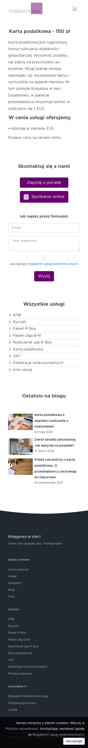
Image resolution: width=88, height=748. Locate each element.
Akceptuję (44, 264)
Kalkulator (15, 583)
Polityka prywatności (22, 703)
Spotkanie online (47, 197)
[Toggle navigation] (75, 9)
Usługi (12, 576)
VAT (11, 660)
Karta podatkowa (20, 653)
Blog (11, 590)
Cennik (12, 710)
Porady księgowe (20, 673)
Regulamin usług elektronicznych (58, 734)
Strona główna (18, 569)
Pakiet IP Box (17, 632)
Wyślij (44, 276)
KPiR (11, 619)
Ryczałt (13, 626)
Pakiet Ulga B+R (19, 639)
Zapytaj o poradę (44, 183)
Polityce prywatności (22, 728)
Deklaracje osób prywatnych (27, 666)
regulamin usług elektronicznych (52, 264)
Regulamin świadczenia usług (28, 696)
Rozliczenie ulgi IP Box (23, 646)
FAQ (11, 596)
